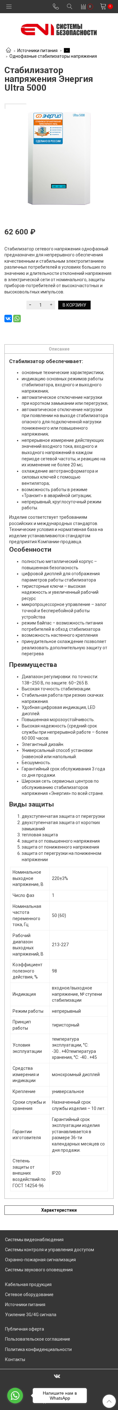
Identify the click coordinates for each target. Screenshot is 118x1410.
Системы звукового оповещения (39, 1269)
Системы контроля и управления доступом (49, 1249)
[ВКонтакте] (8, 318)
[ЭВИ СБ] (59, 28)
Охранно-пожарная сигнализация (40, 1259)
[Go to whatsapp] (15, 1395)
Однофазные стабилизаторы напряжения (53, 56)
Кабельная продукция (28, 1284)
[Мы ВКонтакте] (57, 1376)
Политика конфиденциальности (38, 1349)
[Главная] (8, 50)
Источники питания (37, 50)
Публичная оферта (24, 1329)
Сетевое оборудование (29, 1294)
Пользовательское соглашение (37, 1339)
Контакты (15, 1359)
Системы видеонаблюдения (34, 1239)
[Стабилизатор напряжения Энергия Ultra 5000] (59, 158)
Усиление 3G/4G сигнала (30, 1314)
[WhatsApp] (17, 318)
